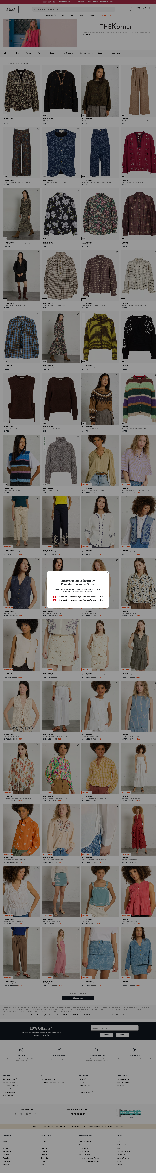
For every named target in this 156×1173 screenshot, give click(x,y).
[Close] (107, 572)
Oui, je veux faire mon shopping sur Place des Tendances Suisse (80, 597)
